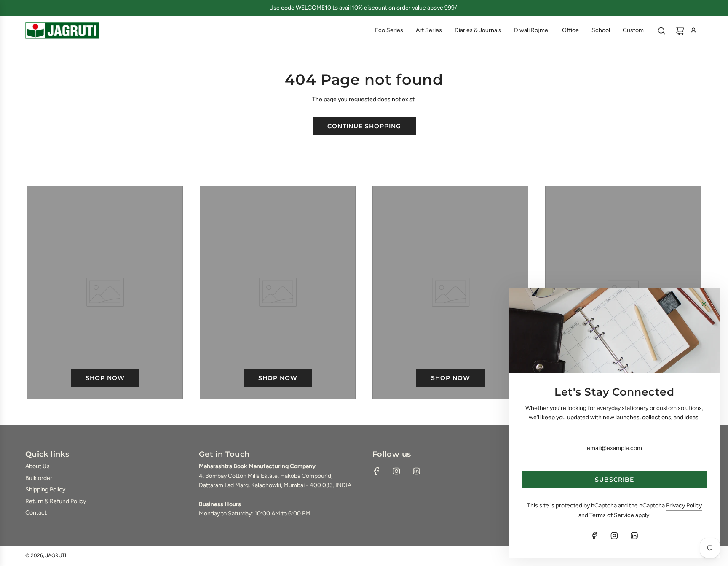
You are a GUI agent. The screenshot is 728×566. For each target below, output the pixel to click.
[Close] (704, 304)
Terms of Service (611, 515)
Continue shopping (364, 126)
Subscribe (614, 479)
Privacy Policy (684, 505)
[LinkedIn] (416, 471)
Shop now (105, 378)
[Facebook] (376, 471)
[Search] (661, 31)
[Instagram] (396, 471)
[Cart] (680, 31)
